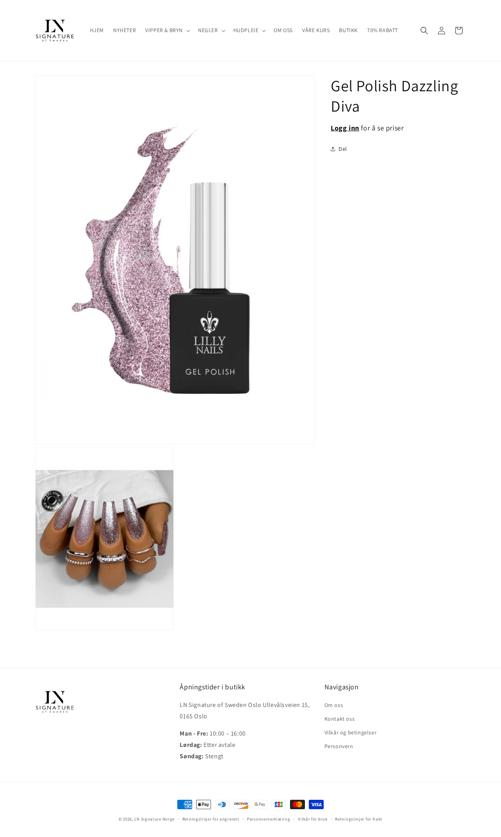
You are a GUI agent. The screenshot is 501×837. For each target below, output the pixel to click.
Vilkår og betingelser (350, 732)
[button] (167, 30)
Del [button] (343, 148)
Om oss (333, 705)
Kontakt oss (339, 718)
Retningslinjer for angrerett (211, 818)
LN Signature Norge (154, 819)
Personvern (338, 746)
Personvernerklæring (268, 818)
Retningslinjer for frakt (358, 818)
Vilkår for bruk (313, 818)
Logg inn (345, 127)
